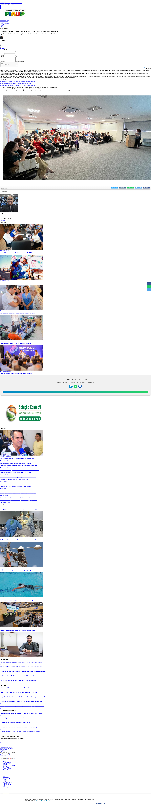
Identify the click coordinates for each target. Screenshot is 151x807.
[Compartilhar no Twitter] (149, 289)
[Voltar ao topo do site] (149, 484)
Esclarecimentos (6, 778)
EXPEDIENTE (3, 755)
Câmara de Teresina (4, 21)
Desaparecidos (5, 777)
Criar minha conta (4, 740)
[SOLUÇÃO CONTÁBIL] (24, 426)
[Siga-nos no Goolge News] (8, 759)
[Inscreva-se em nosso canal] (0, 6)
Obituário (5, 779)
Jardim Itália (5, 786)
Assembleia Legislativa (4, 20)
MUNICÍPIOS (4, 749)
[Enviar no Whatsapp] (149, 286)
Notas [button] (4, 776)
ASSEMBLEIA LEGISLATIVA (7, 747)
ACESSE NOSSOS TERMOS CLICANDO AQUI (44, 800)
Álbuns (4, 781)
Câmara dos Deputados (4, 23)
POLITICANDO (6, 767)
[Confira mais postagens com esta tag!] (0, 185)
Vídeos (4, 772)
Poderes (1, 25)
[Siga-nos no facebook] (0, 5)
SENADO (3, 751)
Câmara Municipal (6, 784)
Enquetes (4, 788)
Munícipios (2, 24)
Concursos (5, 773)
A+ (1, 47)
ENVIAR (148, 68)
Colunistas (5, 774)
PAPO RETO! (6, 766)
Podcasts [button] (4, 790)
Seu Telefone (2, 56)
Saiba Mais (2, 220)
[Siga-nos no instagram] (0, 7)
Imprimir (3, 48)
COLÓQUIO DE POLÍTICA (8, 765)
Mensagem (2, 61)
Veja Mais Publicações (5, 502)
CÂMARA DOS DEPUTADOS (7, 748)
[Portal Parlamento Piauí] (15, 16)
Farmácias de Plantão (7, 782)
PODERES (3, 750)
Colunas (2, 22)
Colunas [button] (4, 764)
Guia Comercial (6, 793)
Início (1, 18)
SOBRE (2, 756)
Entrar (2, 0)
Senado (1, 26)
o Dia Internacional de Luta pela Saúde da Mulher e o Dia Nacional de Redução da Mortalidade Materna (20, 183)
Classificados (5, 791)
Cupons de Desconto (7, 787)
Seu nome (2, 53)
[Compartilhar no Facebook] (149, 283)
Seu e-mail (2, 55)
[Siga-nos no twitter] (0, 8)
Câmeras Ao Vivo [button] (6, 783)
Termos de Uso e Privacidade (5, 754)
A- (0, 46)
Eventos (4, 780)
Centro (4, 785)
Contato (4, 789)
